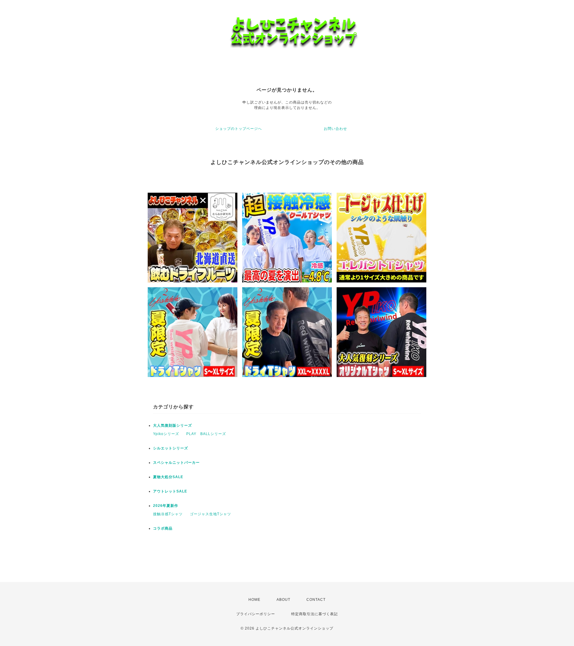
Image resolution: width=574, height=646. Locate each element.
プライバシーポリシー (255, 614)
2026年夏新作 (165, 506)
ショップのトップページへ (238, 129)
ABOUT (283, 600)
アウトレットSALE (170, 491)
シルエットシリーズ (170, 448)
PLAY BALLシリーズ (206, 434)
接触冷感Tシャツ (168, 514)
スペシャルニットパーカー (176, 462)
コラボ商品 (162, 528)
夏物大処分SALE (168, 477)
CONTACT (316, 600)
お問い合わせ (335, 129)
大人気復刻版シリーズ (172, 425)
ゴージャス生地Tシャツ (210, 514)
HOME (254, 600)
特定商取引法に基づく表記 (314, 614)
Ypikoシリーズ (166, 434)
